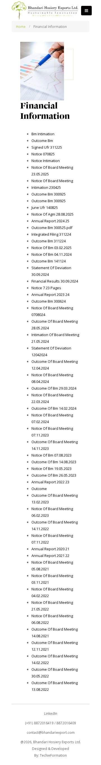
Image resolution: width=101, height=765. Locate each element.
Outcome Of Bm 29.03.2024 (53, 388)
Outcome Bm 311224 (48, 240)
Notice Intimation (45, 160)
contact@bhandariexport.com (51, 732)
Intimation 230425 (46, 187)
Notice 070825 (43, 153)
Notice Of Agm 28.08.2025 (52, 214)
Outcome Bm (42, 140)
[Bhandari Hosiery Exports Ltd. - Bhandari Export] (45, 10)
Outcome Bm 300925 (48, 194)
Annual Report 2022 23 (50, 481)
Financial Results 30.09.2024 (54, 281)
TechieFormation (53, 755)
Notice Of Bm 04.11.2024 (51, 254)
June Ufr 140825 (44, 207)
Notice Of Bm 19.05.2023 (51, 468)
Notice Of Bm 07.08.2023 (51, 455)
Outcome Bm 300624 (48, 301)
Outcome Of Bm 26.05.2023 (53, 475)
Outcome (39, 488)
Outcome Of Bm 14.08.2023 (53, 461)
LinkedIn (50, 713)
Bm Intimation (42, 133)
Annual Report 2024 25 (50, 220)
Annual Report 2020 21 (50, 548)
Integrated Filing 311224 (51, 234)
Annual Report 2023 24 (50, 294)
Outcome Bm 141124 (48, 261)
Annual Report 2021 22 (50, 555)
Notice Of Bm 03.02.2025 (51, 247)
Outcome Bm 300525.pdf (51, 227)
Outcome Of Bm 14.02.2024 (53, 408)
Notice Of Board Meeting (52, 180)
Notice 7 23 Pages (46, 287)
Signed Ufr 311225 (46, 147)
